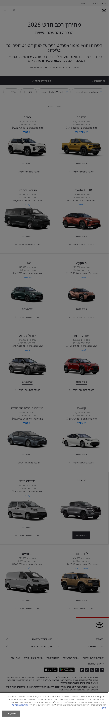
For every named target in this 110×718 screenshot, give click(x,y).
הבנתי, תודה (11, 713)
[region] (54, 705)
